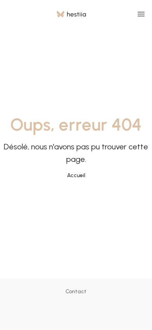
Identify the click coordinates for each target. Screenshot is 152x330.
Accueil (76, 175)
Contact (76, 291)
